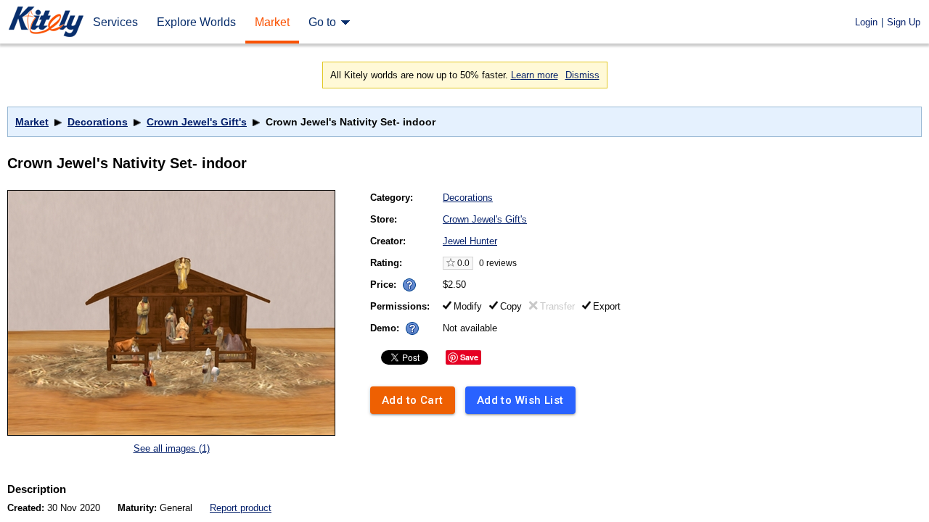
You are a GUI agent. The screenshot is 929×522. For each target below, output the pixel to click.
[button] (409, 284)
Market (32, 122)
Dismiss (582, 75)
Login (866, 22)
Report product (240, 507)
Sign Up (903, 22)
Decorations (97, 122)
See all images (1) (172, 448)
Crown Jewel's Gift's (197, 122)
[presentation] (406, 280)
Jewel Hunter (470, 241)
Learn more (534, 75)
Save (469, 357)
